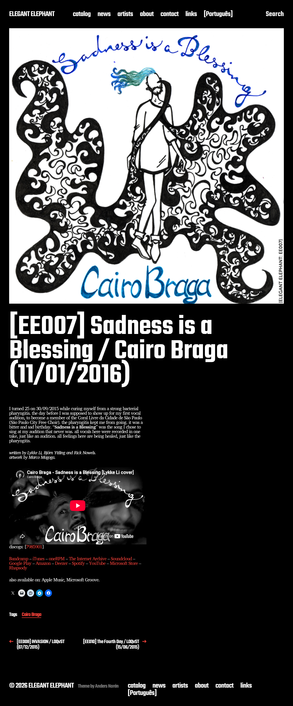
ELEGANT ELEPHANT (31, 14)
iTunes (38, 558)
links (191, 14)
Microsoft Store (124, 563)
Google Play (20, 563)
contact (169, 14)
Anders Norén (107, 686)
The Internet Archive (87, 558)
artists (125, 14)
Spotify (78, 563)
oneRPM (57, 558)
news (104, 14)
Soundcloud (121, 558)
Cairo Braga (31, 615)
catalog (82, 14)
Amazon (43, 563)
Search (275, 14)
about (147, 14)
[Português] (218, 14)
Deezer (61, 563)
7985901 (34, 546)
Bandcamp (18, 558)
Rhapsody (18, 568)
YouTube (97, 563)
